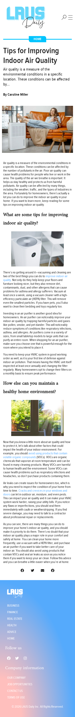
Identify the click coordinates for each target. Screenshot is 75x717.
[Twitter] (17, 658)
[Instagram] (25, 658)
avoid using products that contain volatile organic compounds (35, 455)
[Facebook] (8, 658)
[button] (22, 570)
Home (37, 39)
